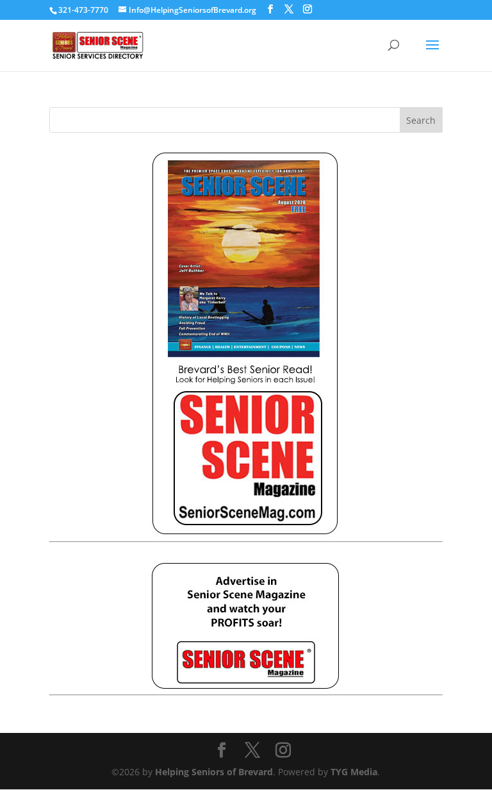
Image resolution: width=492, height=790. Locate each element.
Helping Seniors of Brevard (214, 772)
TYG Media (354, 772)
